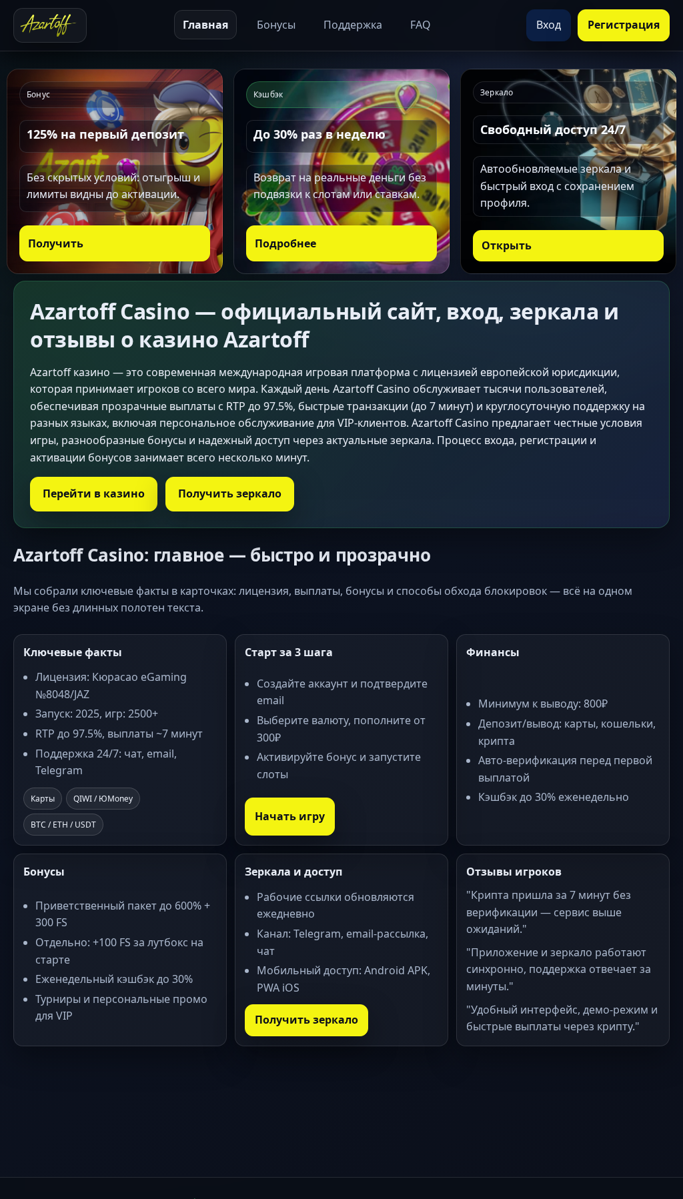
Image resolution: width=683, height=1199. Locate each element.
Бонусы (276, 24)
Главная (205, 24)
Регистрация (624, 24)
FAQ (420, 24)
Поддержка (352, 24)
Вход (548, 24)
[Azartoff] (50, 25)
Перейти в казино (94, 493)
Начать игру (290, 816)
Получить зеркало (229, 493)
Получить (55, 243)
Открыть (507, 245)
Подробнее (285, 243)
